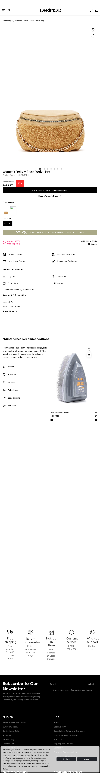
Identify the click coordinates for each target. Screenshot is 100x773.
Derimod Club (8, 743)
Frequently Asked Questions (66, 735)
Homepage (7, 21)
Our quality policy (10, 727)
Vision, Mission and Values (14, 723)
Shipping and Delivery (63, 743)
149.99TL (55, 416)
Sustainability (8, 739)
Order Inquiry (60, 727)
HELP (56, 717)
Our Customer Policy (11, 731)
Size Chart (58, 739)
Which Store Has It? (66, 254)
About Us (7, 735)
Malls (56, 723)
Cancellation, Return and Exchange (69, 731)
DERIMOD (8, 717)
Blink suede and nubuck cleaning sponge (61, 412)
